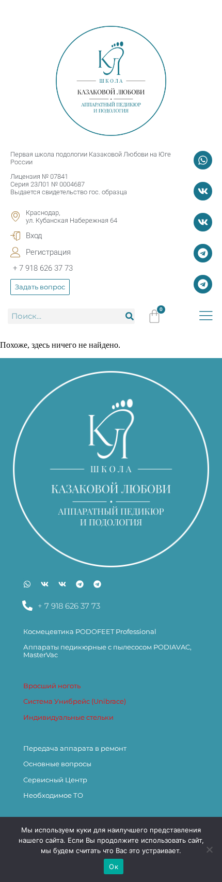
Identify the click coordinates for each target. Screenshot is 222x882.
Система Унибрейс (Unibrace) (74, 701)
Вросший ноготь (52, 686)
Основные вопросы (57, 764)
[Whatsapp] (203, 160)
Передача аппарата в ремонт (74, 748)
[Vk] (203, 191)
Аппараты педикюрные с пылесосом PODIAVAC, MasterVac (107, 650)
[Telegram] (203, 253)
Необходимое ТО (53, 795)
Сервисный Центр (55, 780)
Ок (113, 866)
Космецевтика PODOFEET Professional (89, 631)
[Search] (129, 316)
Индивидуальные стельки (68, 717)
